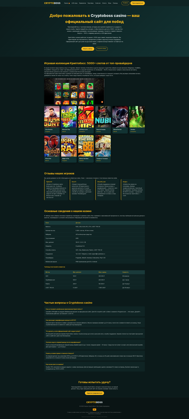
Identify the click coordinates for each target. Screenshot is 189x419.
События (97, 3)
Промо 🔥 (67, 3)
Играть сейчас (87, 49)
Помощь (115, 3)
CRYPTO (52, 3)
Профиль (125, 2)
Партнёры (91, 3)
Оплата (104, 3)
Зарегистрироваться (94, 393)
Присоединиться (137, 3)
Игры (109, 3)
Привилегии (82, 3)
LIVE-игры (74, 3)
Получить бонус (101, 48)
